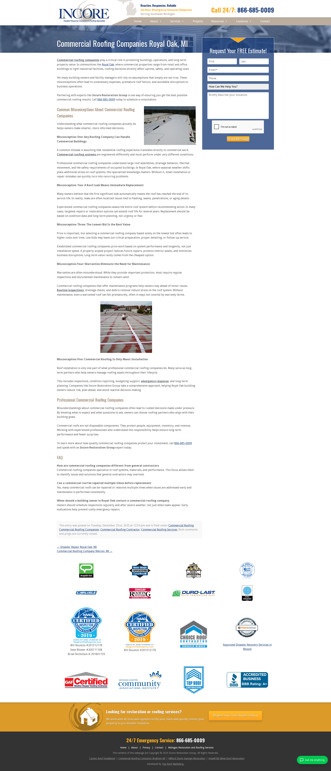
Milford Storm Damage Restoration (186, 758)
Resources (217, 21)
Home (138, 21)
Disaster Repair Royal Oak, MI (77, 547)
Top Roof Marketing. (173, 764)
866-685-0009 (255, 9)
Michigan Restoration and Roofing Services (190, 747)
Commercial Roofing (181, 525)
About (154, 21)
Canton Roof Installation (102, 758)
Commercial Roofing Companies (79, 529)
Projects (198, 21)
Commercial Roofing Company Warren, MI (85, 551)
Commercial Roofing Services (159, 529)
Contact (265, 21)
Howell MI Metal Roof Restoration (226, 758)
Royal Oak (108, 64)
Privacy (146, 747)
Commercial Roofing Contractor (120, 529)
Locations (242, 21)
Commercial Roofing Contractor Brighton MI (141, 758)
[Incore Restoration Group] (84, 23)
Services (175, 21)
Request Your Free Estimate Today (234, 715)
